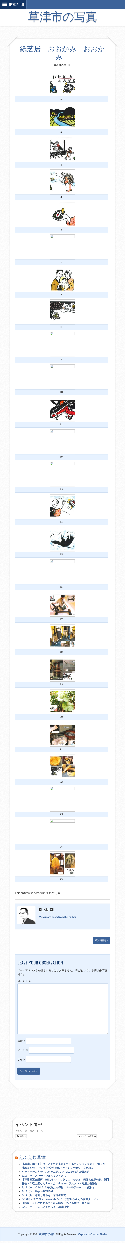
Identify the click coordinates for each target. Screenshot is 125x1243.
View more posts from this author (57, 916)
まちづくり (53, 893)
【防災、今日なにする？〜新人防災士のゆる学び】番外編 (56, 1202)
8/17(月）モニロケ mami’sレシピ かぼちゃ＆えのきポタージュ (60, 1198)
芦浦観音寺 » (101, 940)
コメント (24, 980)
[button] (21, 1136)
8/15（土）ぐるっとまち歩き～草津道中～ (46, 1206)
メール (22, 1050)
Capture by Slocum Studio (92, 1234)
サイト (21, 1059)
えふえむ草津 (32, 1157)
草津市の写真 (62, 17)
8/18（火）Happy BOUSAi (37, 1191)
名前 (21, 1040)
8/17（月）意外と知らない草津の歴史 (44, 1195)
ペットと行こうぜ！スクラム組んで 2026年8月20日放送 (55, 1171)
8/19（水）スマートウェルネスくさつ (44, 1175)
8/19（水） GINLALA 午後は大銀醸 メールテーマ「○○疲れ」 (58, 1187)
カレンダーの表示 (86, 1136)
